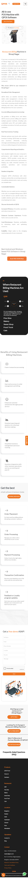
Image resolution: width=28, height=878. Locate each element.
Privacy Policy (7, 868)
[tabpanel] (14, 307)
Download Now (14, 496)
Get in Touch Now (14, 744)
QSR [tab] (5, 296)
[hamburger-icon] (25, 4)
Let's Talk (14, 717)
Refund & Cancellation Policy (11, 862)
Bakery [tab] (6, 321)
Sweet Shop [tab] (8, 324)
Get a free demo (14, 731)
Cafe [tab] (5, 330)
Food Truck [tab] (8, 327)
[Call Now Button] (3, 875)
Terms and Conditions (9, 865)
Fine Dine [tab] (7, 318)
